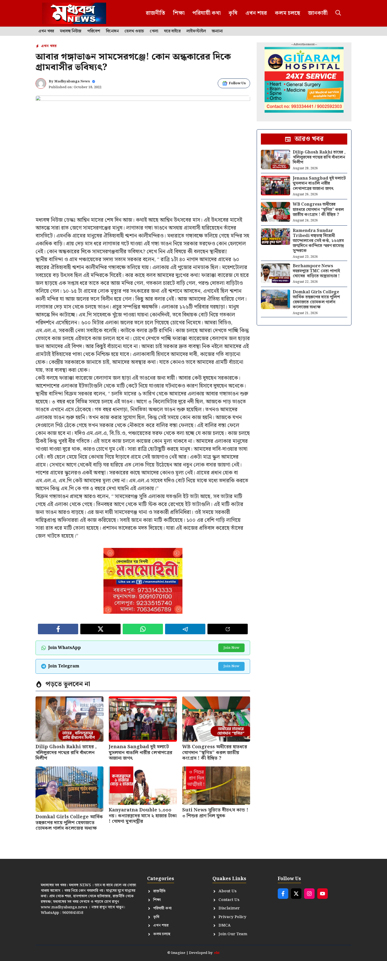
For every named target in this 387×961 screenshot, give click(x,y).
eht (217, 953)
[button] (338, 13)
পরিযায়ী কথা (206, 13)
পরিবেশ (93, 31)
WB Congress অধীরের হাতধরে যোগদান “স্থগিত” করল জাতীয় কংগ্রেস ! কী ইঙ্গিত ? (214, 752)
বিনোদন (112, 31)
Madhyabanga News (72, 81)
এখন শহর (256, 13)
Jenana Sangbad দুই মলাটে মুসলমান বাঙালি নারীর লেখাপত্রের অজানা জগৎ (140, 752)
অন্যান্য (217, 31)
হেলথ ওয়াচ (134, 31)
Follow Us (237, 83)
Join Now (231, 648)
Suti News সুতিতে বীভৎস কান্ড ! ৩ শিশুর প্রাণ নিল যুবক (215, 813)
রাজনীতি (155, 13)
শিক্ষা (179, 13)
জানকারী (318, 13)
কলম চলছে (287, 13)
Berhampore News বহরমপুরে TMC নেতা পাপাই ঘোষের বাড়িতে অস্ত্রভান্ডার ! (316, 271)
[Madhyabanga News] (74, 13)
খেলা (154, 31)
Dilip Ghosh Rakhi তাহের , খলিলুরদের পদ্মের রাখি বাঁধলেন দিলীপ (66, 752)
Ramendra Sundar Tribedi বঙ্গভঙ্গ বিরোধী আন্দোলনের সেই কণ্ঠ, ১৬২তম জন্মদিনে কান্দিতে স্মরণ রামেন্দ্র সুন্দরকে (318, 240)
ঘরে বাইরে (172, 31)
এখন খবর (46, 31)
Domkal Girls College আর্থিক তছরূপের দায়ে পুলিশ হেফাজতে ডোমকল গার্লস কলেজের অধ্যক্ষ (69, 822)
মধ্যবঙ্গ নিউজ (70, 31)
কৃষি (233, 13)
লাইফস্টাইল (196, 31)
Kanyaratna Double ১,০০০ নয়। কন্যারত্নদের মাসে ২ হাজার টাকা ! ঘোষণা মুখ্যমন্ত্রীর (143, 815)
